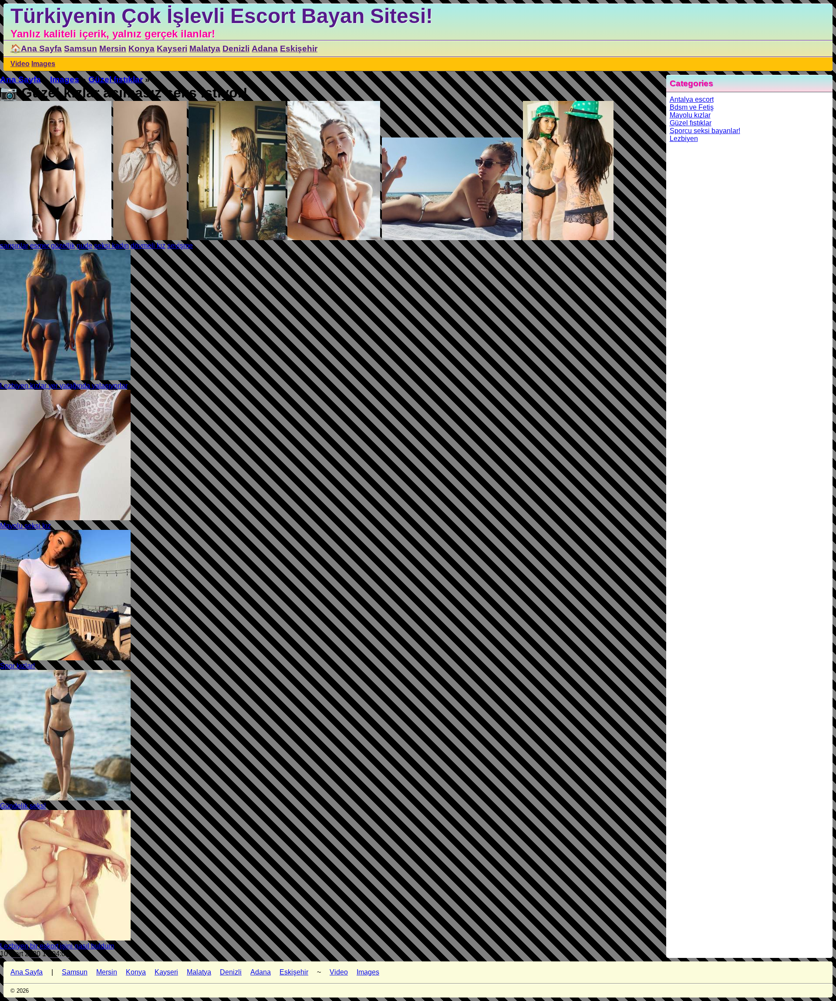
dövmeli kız (148, 245)
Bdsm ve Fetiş (692, 107)
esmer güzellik (52, 245)
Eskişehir (298, 48)
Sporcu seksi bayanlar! (705, 130)
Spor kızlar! (17, 666)
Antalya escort (692, 99)
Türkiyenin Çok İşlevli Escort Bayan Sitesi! (221, 15)
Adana (265, 48)
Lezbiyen (684, 138)
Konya (141, 48)
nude (84, 245)
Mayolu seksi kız (25, 525)
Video (20, 63)
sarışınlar (14, 245)
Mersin (112, 48)
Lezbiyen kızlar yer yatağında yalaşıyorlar (64, 385)
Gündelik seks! (23, 806)
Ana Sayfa (20, 79)
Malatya (204, 48)
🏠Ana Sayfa (36, 48)
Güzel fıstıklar (115, 79)
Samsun (80, 48)
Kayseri (172, 48)
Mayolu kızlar (690, 115)
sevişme (180, 245)
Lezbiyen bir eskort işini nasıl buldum (57, 946)
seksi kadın (111, 245)
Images (43, 63)
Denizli (235, 48)
